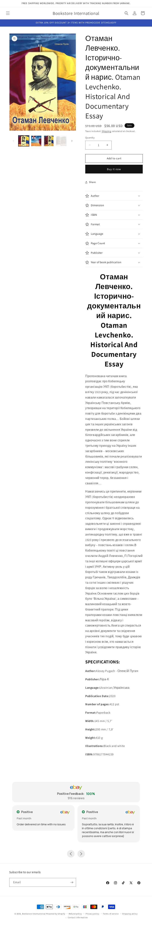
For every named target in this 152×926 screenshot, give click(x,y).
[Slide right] (72, 141)
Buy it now (114, 169)
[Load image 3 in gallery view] (48, 141)
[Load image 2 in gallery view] (36, 141)
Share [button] (92, 182)
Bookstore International (34, 913)
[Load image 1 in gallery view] (23, 141)
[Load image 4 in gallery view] (61, 141)
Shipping (106, 131)
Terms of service (110, 913)
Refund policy (75, 913)
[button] (8, 13)
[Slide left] (13, 141)
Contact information (78, 917)
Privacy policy (92, 913)
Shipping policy (130, 913)
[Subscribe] (72, 882)
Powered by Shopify (55, 913)
